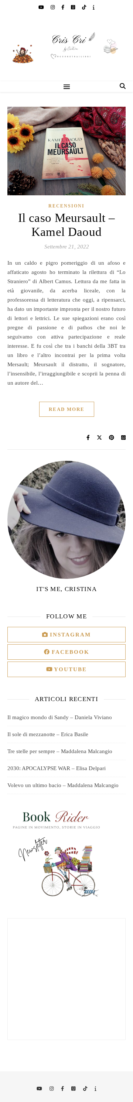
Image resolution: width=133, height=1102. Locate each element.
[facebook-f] (63, 7)
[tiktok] (84, 7)
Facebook (69, 652)
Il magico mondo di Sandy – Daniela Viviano (59, 717)
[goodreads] (73, 7)
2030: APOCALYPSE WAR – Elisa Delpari (56, 768)
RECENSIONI (66, 206)
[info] (94, 7)
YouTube (69, 669)
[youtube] (41, 7)
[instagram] (53, 7)
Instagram (69, 635)
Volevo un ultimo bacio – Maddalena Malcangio (63, 785)
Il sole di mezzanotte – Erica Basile (47, 734)
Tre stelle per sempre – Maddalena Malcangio (59, 751)
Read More (67, 409)
